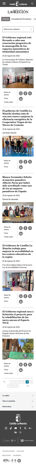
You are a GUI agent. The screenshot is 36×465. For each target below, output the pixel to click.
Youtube (15, 428)
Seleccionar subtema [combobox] (12, 29)
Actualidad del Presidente (21, 19)
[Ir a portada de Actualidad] (18, 12)
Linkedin (15, 432)
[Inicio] (18, 419)
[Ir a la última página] (26, 386)
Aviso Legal (20, 451)
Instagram (6, 428)
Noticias (5, 19)
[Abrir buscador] (32, 3)
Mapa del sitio (6, 455)
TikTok (10, 428)
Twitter (25, 428)
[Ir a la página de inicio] (18, 3)
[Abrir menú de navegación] (4, 3)
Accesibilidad (17, 455)
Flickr (30, 428)
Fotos (6, 98)
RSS (20, 432)
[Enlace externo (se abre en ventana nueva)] (15, 461)
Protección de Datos (8, 451)
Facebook (20, 428)
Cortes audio (8, 102)
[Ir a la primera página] (6, 382)
